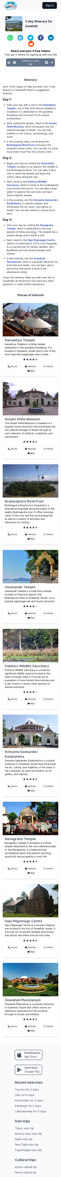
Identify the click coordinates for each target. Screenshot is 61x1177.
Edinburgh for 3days (28, 1106)
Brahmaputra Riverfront (21, 144)
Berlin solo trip (24, 1139)
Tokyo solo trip (24, 1128)
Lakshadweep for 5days (30, 1111)
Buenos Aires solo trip (28, 1133)
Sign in (50, 5)
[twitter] (30, 38)
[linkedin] (50, 38)
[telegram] (20, 38)
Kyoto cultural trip (26, 1167)
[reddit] (31, 44)
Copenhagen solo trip (28, 1150)
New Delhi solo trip (26, 1144)
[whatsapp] (10, 38)
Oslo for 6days (24, 1095)
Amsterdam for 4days (29, 1100)
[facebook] (40, 38)
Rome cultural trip (25, 1172)
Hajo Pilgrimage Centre (41, 240)
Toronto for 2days (27, 1089)
